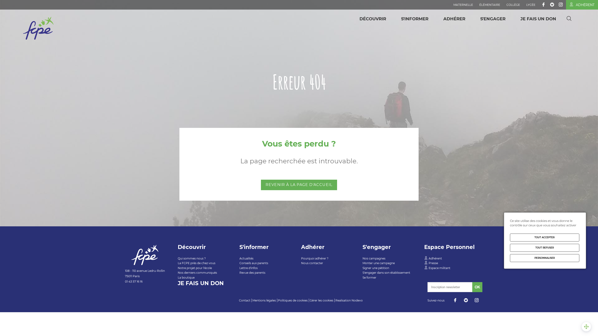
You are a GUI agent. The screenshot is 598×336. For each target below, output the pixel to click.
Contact (244, 300)
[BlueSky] (552, 4)
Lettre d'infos (248, 268)
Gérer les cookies (321, 300)
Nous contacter (312, 263)
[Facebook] (543, 4)
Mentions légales (264, 300)
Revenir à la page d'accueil (299, 184)
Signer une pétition (376, 268)
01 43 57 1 (131, 281)
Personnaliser (544, 257)
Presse (433, 263)
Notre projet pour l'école (195, 268)
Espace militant (439, 268)
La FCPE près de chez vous (196, 263)
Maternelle (463, 5)
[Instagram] (561, 4)
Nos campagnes (374, 258)
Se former (369, 277)
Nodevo (357, 300)
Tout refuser (544, 247)
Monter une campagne (379, 263)
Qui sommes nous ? (192, 258)
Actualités (246, 258)
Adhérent (585, 5)
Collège (513, 5)
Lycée (530, 5)
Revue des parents (252, 272)
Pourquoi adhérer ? (314, 258)
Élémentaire (489, 5)
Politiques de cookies (293, 300)
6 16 (140, 281)
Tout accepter (544, 237)
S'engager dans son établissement (386, 272)
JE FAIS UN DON (538, 18)
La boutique (186, 277)
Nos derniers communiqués (197, 272)
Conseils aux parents (253, 263)
